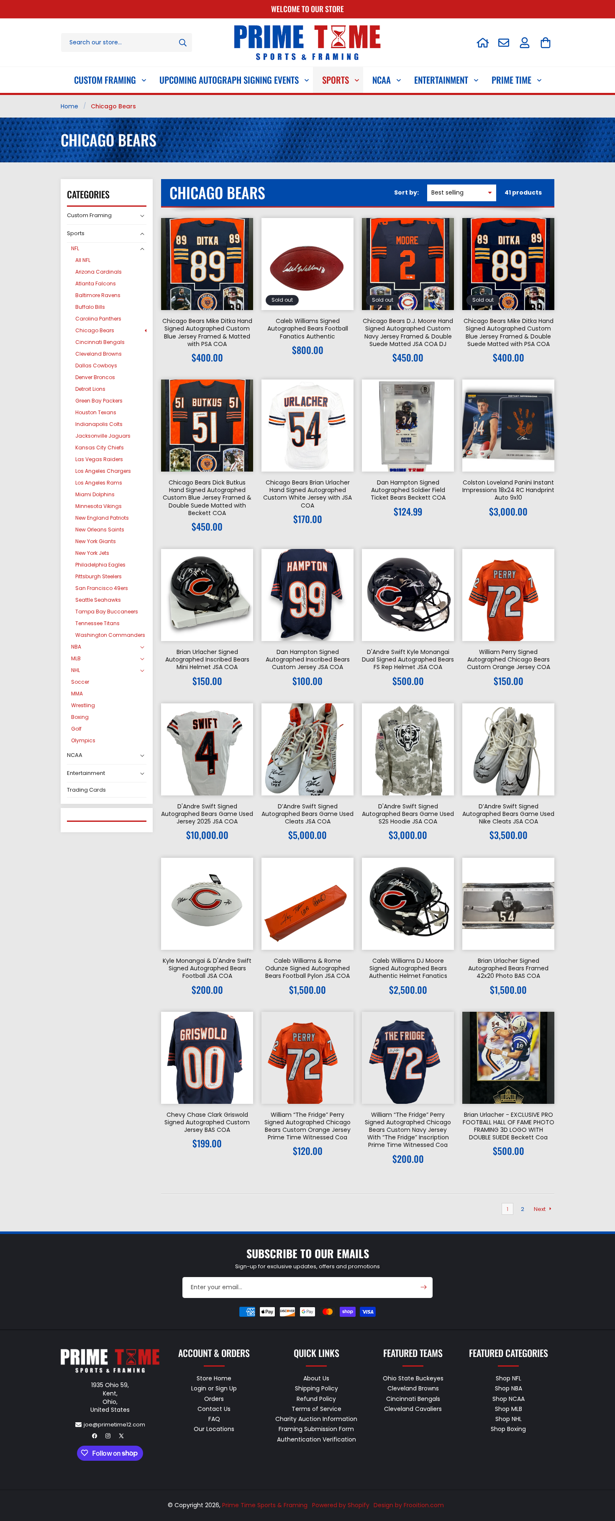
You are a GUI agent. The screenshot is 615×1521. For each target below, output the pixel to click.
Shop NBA (508, 1388)
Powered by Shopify (340, 1505)
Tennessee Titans (97, 623)
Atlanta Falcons (95, 283)
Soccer (80, 681)
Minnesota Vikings (98, 506)
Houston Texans (95, 412)
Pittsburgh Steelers (98, 576)
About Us (316, 1378)
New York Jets (92, 553)
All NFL (82, 260)
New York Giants (95, 541)
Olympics (83, 740)
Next (540, 1209)
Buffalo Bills (90, 306)
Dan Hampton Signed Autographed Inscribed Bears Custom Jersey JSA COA (308, 659)
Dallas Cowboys (96, 365)
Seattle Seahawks (98, 599)
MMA (77, 693)
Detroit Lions (90, 388)
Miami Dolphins (95, 494)
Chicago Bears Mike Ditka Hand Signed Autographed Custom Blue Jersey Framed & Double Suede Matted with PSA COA (509, 332)
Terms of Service (316, 1408)
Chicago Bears (94, 330)
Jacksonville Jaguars (103, 435)
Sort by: (406, 192)
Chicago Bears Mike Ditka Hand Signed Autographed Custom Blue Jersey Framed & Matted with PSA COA (207, 332)
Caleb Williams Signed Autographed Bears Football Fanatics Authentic (307, 328)
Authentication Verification (316, 1439)
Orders (214, 1398)
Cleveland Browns (98, 353)
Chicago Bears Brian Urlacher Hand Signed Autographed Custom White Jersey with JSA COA (307, 494)
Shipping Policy (316, 1388)
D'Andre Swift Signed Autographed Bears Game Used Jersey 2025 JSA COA (207, 814)
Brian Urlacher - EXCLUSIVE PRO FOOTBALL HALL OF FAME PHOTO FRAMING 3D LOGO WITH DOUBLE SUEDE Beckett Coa (508, 1126)
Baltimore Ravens (97, 295)
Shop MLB (508, 1408)
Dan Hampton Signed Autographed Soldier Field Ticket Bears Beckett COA (408, 490)
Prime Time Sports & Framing (265, 1505)
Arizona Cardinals (98, 271)
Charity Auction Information (316, 1419)
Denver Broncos (95, 377)
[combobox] (126, 42)
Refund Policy (316, 1398)
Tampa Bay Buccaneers (106, 611)
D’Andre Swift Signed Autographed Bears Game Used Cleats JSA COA (307, 814)
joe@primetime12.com (114, 1424)
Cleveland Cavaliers (413, 1408)
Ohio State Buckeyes (413, 1378)
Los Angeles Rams (98, 482)
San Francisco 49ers (101, 588)
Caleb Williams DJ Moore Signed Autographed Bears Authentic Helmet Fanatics (408, 968)
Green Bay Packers (99, 400)
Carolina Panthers (98, 318)
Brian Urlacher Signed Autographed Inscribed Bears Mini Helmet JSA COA (207, 659)
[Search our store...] (183, 42)
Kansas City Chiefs (99, 447)
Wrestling (83, 705)
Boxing (80, 717)
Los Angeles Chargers (103, 471)
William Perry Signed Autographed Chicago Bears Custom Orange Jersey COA (508, 659)
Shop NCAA (508, 1398)
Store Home (214, 1378)
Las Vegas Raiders (99, 459)
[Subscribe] (423, 1287)
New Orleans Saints (99, 529)
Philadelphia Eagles (100, 564)
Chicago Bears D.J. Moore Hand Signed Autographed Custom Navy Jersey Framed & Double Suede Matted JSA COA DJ (408, 332)
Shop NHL (508, 1419)
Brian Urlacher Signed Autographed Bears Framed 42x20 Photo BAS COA (508, 968)
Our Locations (214, 1429)
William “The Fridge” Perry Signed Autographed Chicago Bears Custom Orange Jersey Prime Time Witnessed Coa (307, 1126)
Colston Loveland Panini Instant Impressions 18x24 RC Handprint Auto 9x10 (508, 490)
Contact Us (214, 1408)
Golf (76, 728)
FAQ (214, 1419)
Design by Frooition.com (409, 1505)
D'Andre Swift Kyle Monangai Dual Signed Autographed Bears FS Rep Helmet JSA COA (408, 659)
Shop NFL (508, 1378)
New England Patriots (102, 517)
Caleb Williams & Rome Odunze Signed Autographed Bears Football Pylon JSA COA (307, 968)
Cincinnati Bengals (100, 342)
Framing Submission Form (316, 1429)
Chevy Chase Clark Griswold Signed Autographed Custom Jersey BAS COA (207, 1122)
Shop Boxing (508, 1429)
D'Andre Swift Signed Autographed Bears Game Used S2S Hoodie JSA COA (408, 814)
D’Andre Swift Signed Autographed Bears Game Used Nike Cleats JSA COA (508, 814)
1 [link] (507, 1209)
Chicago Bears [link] (113, 106)
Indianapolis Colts (99, 424)
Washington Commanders (110, 635)
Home (69, 106)
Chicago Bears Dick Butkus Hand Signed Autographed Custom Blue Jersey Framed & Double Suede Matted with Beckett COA (207, 498)
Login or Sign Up (214, 1388)
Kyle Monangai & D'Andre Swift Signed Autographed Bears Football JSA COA (207, 968)
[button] (545, 42)
